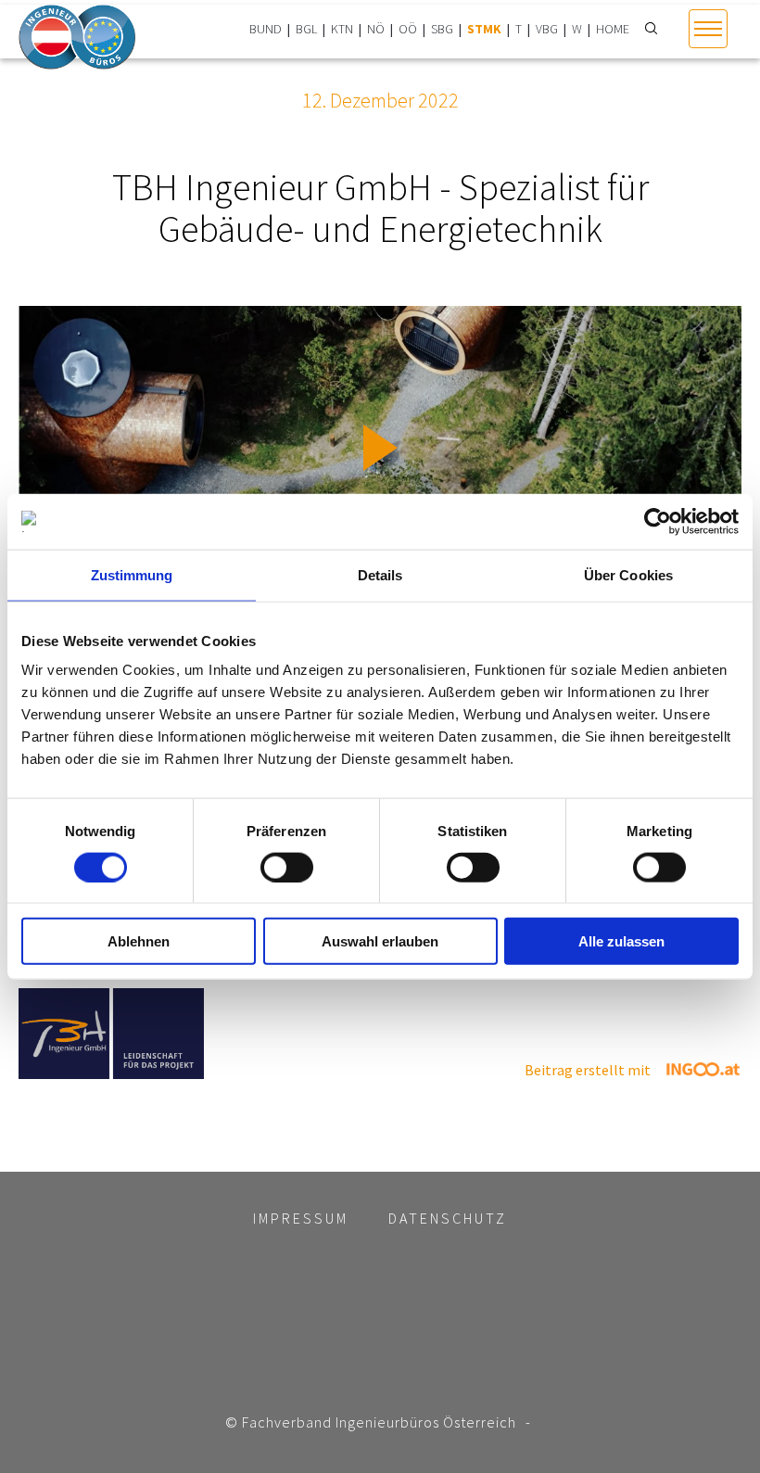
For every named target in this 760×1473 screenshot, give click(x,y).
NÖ (376, 28)
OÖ (408, 28)
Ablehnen (139, 941)
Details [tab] (380, 574)
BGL (306, 28)
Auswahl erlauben (380, 941)
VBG (547, 28)
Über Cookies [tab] (628, 574)
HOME (612, 28)
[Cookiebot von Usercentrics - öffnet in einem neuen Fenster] (657, 521)
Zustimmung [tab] (132, 574)
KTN (342, 28)
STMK (484, 28)
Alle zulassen (621, 941)
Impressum (300, 1218)
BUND (265, 28)
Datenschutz (447, 1218)
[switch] (286, 867)
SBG (442, 28)
